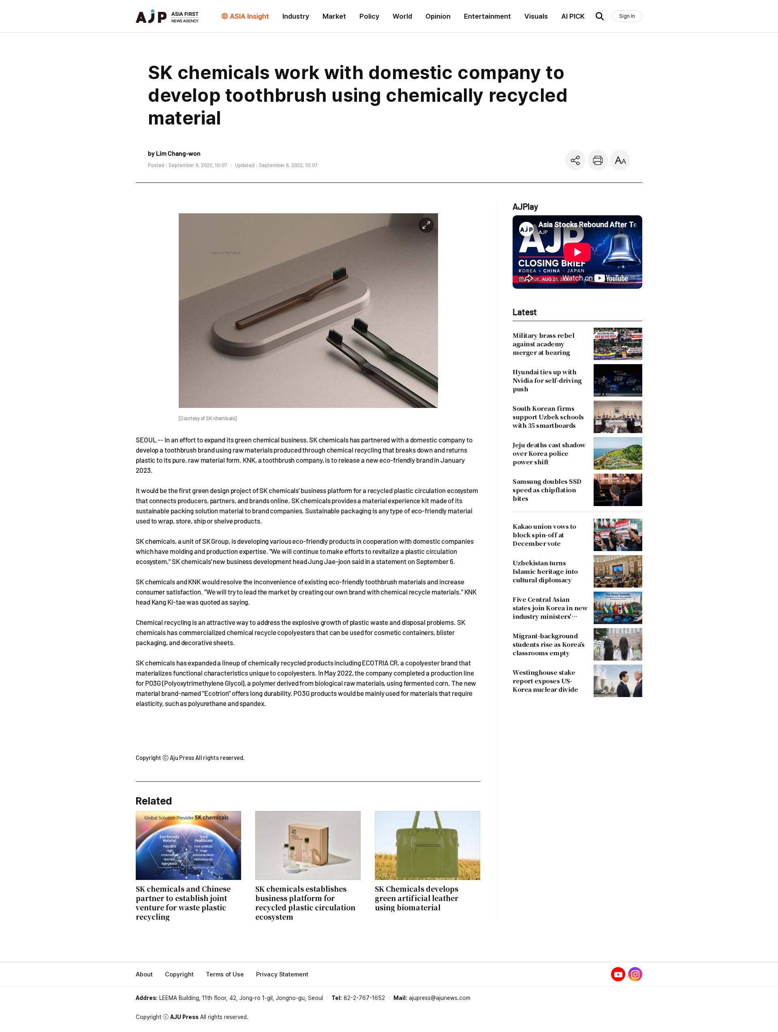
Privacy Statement (282, 974)
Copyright (179, 974)
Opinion (438, 16)
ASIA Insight (249, 16)
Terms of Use (225, 974)
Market (334, 16)
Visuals (536, 16)
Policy (369, 16)
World (402, 16)
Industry (295, 16)
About (144, 974)
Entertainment (487, 16)
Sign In (627, 16)
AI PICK (573, 16)
